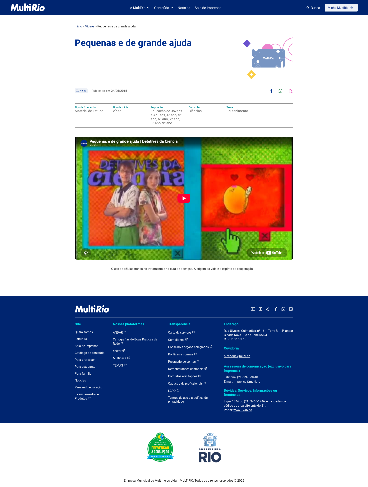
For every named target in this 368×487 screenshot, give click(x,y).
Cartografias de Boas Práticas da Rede (135, 341)
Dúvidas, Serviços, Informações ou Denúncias (250, 392)
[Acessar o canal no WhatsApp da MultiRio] (283, 309)
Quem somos (84, 332)
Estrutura (81, 339)
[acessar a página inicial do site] (27, 7)
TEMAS (118, 365)
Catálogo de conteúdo (89, 353)
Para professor (85, 360)
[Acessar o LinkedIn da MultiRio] (291, 309)
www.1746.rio (242, 410)
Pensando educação (88, 387)
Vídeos (89, 26)
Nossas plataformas (128, 324)
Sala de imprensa (86, 346)
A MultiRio (137, 8)
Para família (83, 373)
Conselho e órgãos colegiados (188, 347)
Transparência (179, 324)
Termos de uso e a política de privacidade (188, 399)
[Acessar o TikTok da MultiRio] (268, 309)
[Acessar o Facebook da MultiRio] (276, 309)
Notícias (184, 8)
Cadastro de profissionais (185, 383)
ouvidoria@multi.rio (237, 356)
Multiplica (120, 358)
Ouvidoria (231, 348)
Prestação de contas (182, 361)
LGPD (172, 391)
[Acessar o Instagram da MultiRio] (260, 309)
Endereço (231, 324)
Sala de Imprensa (208, 8)
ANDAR (118, 332)
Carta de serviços (180, 332)
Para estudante (85, 366)
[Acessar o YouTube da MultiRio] (253, 309)
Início (78, 26)
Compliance (176, 340)
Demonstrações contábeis (186, 369)
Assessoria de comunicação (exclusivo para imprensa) (258, 368)
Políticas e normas (181, 354)
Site (78, 324)
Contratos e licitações (183, 376)
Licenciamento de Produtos (87, 396)
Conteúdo (161, 8)
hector (117, 351)
